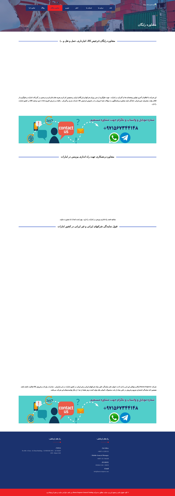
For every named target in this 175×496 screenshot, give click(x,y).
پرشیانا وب (49, 492)
